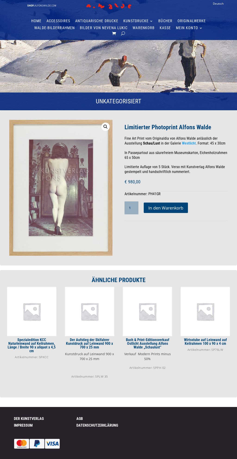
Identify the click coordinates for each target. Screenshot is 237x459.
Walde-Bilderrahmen (54, 28)
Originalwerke (192, 21)
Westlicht (189, 143)
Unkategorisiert (118, 101)
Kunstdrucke (136, 21)
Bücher (165, 21)
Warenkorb (144, 28)
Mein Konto (187, 28)
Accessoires (58, 21)
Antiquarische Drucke (96, 21)
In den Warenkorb (165, 208)
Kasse (165, 28)
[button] (105, 127)
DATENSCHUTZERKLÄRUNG (97, 425)
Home (36, 21)
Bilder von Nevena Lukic (104, 28)
